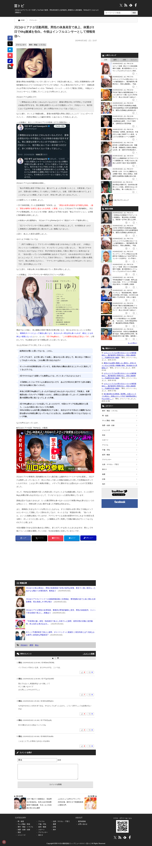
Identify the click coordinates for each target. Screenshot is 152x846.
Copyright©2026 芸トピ (76, 843)
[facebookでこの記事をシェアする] (10, 38)
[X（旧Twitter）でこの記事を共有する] (10, 43)
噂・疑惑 (105, 416)
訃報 (103, 479)
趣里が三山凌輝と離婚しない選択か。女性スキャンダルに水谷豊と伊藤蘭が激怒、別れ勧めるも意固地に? (119, 365)
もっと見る (132, 343)
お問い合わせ (82, 824)
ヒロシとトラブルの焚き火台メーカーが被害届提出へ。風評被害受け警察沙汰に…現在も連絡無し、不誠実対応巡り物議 (119, 355)
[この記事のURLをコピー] (10, 61)
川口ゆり (24, 645)
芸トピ (19, 6)
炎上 (37, 645)
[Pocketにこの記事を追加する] (10, 55)
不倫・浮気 (106, 450)
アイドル (105, 445)
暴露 (103, 474)
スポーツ (105, 440)
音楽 (103, 435)
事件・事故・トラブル (37, 45)
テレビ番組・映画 (108, 420)
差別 (31, 645)
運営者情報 (82, 821)
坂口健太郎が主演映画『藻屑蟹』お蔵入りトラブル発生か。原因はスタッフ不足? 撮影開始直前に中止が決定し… (119, 396)
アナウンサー (33, 20)
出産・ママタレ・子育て (110, 464)
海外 (103, 484)
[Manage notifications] (4, 842)
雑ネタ (104, 469)
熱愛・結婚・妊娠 (108, 425)
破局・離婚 (106, 455)
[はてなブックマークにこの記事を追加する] (10, 49)
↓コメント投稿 (88, 654)
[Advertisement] (35, 562)
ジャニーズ (106, 430)
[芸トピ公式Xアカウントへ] (115, 837)
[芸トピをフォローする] (121, 5)
